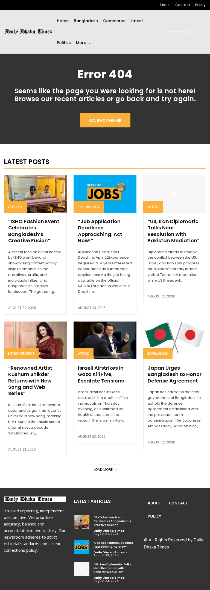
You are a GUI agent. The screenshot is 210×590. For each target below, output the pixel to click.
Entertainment (21, 353)
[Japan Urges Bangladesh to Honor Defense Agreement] (174, 340)
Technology (89, 207)
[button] (178, 32)
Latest (153, 207)
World (83, 353)
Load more (103, 469)
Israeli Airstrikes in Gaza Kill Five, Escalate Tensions (101, 374)
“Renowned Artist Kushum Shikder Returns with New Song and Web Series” (30, 380)
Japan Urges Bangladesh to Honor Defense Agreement (175, 374)
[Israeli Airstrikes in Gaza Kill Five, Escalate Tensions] (105, 340)
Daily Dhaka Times (109, 530)
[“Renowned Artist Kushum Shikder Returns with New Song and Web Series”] (35, 340)
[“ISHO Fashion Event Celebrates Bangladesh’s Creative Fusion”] (35, 194)
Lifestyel (15, 207)
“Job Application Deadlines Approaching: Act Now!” (100, 231)
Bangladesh (157, 353)
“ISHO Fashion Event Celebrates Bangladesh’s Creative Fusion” (33, 231)
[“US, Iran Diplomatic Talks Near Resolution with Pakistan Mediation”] (174, 194)
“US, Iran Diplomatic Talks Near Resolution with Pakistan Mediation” (174, 231)
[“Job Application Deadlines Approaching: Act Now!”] (105, 194)
